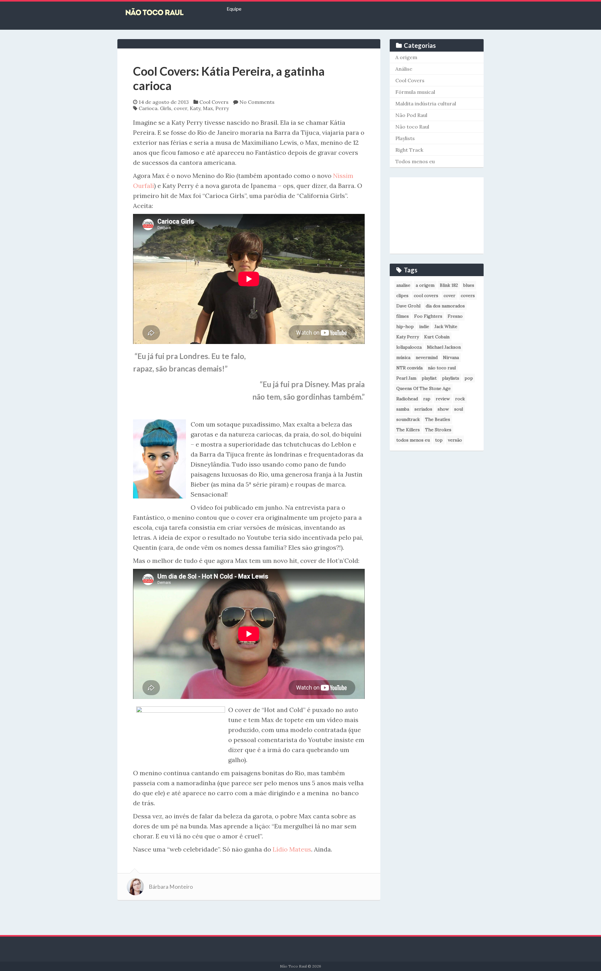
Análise (403, 69)
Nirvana (451, 357)
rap (426, 399)
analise (403, 285)
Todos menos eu (415, 161)
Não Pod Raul (411, 115)
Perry (222, 108)
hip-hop (405, 326)
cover (180, 108)
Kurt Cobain (436, 337)
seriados (423, 409)
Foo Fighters (428, 316)
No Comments (257, 102)
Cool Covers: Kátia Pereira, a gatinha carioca (229, 78)
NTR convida (409, 368)
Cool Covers (214, 102)
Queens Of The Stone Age (423, 388)
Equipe (234, 9)
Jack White (445, 326)
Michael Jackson (444, 347)
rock (460, 399)
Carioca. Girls (155, 108)
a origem (425, 285)
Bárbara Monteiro (171, 886)
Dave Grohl (408, 306)
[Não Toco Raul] (164, 12)
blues (468, 285)
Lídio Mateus (292, 849)
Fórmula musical (415, 92)
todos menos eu (413, 440)
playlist (429, 378)
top (439, 440)
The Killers (408, 429)
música (403, 357)
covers (468, 295)
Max (208, 108)
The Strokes (438, 429)
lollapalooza (409, 347)
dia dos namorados (445, 306)
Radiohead (407, 399)
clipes (402, 295)
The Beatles (437, 419)
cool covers (426, 295)
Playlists (405, 138)
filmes (402, 316)
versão (455, 440)
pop (469, 378)
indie (424, 326)
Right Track (409, 150)
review (443, 399)
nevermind (427, 357)
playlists (450, 378)
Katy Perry (407, 337)
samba (402, 409)
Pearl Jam (406, 378)
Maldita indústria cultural (425, 103)
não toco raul (442, 368)
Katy (195, 108)
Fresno (455, 316)
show (443, 409)
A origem (406, 57)
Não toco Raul (412, 127)
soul (458, 409)
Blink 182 (449, 285)
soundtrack (408, 419)
